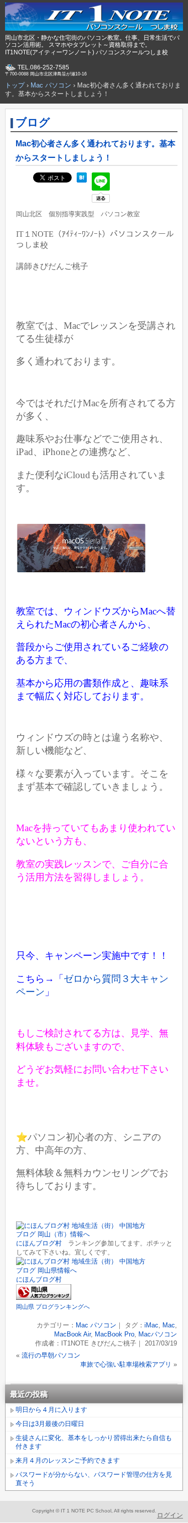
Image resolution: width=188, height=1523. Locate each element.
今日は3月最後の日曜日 (50, 1423)
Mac (168, 1325)
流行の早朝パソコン (51, 1355)
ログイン (170, 1515)
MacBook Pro (114, 1334)
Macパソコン (157, 1334)
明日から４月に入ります (51, 1409)
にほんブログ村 (39, 1243)
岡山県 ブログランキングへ (53, 1306)
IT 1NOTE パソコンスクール (94, 18)
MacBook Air (72, 1334)
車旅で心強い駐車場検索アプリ (125, 1364)
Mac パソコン (96, 1325)
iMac (151, 1325)
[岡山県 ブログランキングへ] (43, 1297)
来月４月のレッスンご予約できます (68, 1460)
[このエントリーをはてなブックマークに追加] (82, 180)
